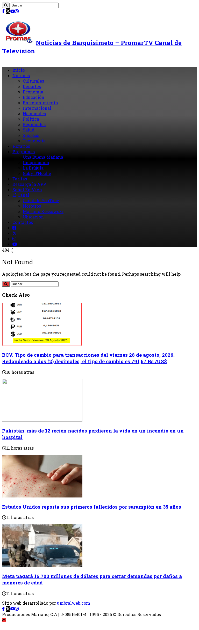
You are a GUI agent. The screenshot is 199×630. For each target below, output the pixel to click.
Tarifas (19, 178)
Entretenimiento (40, 102)
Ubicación (33, 216)
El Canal (20, 195)
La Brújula (33, 168)
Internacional (37, 108)
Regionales (34, 124)
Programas (23, 151)
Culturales (33, 81)
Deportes (32, 86)
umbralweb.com (73, 603)
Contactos (22, 222)
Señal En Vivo (27, 189)
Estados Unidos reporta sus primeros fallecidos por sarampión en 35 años (91, 506)
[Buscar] (6, 5)
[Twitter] (8, 11)
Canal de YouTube (41, 200)
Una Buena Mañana (43, 157)
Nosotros (32, 206)
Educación (33, 97)
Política (31, 119)
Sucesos (31, 135)
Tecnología (34, 140)
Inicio (18, 70)
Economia (33, 91)
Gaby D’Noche (37, 173)
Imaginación (36, 162)
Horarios (21, 146)
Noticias (21, 75)
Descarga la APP (29, 184)
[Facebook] (3, 11)
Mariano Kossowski (43, 211)
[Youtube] (12, 11)
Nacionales (34, 113)
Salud (28, 130)
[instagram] (17, 11)
